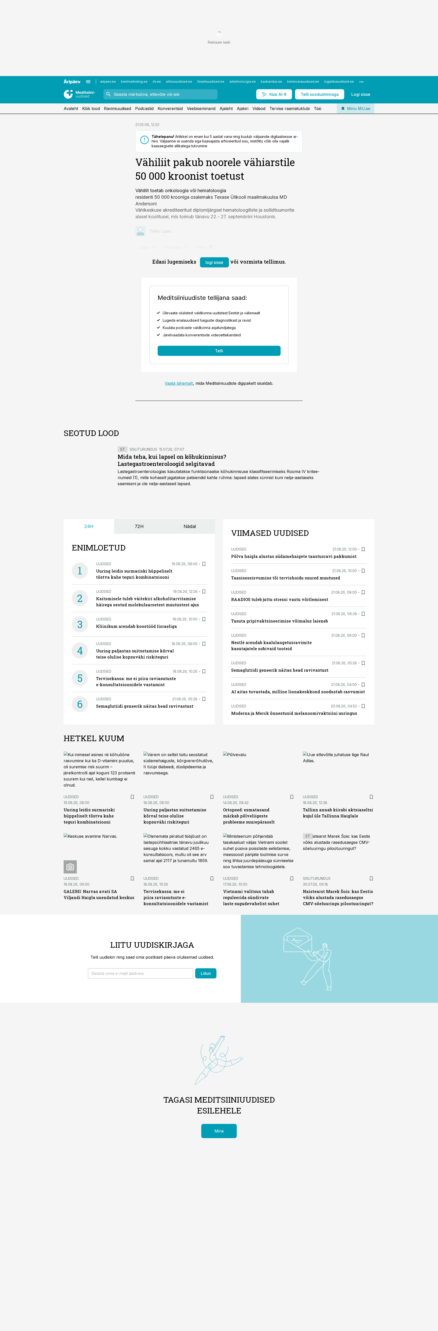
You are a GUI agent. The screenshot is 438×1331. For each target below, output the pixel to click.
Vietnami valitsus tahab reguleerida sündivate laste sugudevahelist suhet (251, 897)
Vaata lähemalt (179, 383)
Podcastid (144, 108)
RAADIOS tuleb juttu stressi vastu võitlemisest (279, 599)
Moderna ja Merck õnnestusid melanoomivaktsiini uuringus (294, 713)
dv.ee (157, 81)
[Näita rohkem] (361, 81)
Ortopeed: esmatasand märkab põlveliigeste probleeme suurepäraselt (249, 816)
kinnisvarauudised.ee (303, 81)
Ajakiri (242, 108)
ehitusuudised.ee (179, 81)
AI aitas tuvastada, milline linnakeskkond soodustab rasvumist (298, 691)
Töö (317, 108)
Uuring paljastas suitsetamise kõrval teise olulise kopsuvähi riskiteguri (174, 816)
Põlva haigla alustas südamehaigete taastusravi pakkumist (294, 556)
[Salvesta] (204, 564)
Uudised (103, 564)
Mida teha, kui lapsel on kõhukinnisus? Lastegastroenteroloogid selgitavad (172, 460)
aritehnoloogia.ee (242, 81)
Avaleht (71, 108)
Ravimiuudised (117, 108)
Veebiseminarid (201, 108)
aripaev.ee (108, 81)
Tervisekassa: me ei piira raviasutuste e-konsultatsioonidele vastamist (175, 897)
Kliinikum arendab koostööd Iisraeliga (136, 626)
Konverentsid (170, 108)
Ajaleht (226, 108)
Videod (258, 108)
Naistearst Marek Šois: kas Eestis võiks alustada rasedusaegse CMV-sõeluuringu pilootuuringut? (338, 897)
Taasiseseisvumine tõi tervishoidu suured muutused (285, 577)
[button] (140, 973)
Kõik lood (91, 108)
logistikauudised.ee (339, 81)
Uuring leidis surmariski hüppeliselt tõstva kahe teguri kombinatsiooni (89, 816)
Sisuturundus (143, 449)
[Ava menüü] (88, 81)
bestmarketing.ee (134, 81)
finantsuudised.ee (210, 81)
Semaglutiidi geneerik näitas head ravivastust (144, 706)
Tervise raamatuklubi (289, 108)
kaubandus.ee (271, 81)
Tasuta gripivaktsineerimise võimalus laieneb (279, 621)
